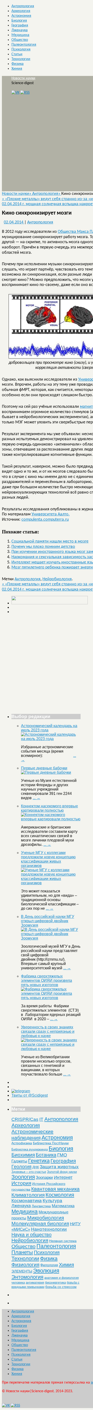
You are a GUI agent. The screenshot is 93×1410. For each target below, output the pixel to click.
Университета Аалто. (50, 514)
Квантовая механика (55, 1189)
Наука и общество (31, 1234)
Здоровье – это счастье (28, 1172)
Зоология (23, 1177)
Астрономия (21, 16)
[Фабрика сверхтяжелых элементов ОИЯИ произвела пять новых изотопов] (51, 998)
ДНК (35, 1167)
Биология (19, 21)
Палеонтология (23, 45)
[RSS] (25, 93)
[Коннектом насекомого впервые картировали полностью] (51, 819)
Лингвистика (41, 1206)
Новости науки (23, 78)
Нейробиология (57, 579)
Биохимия (23, 1154)
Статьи (16, 54)
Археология (20, 11)
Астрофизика (21, 1143)
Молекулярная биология (40, 1223)
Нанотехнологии (49, 1229)
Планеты (22, 1252)
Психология (21, 49)
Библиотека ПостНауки (51, 1143)
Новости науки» (17, 194)
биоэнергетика (55, 1282)
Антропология (22, 6)
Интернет (63, 1177)
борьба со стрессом (61, 1287)
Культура (52, 1200)
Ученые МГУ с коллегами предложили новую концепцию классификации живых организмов (48, 859)
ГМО (62, 1154)
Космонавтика (26, 1200)
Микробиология (45, 1217)
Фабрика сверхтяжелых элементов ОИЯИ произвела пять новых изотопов (46, 980)
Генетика (39, 1161)
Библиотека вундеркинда (29, 1149)
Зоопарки (44, 1177)
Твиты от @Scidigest (29, 1095)
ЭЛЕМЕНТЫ (21, 1271)
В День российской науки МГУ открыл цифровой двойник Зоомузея (47, 921)
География (19, 25)
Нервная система (63, 1241)
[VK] (15, 93)
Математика (63, 1206)
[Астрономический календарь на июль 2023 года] (51, 739)
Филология (49, 1265)
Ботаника (46, 1154)
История (21, 1183)
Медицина (20, 35)
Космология (60, 1195)
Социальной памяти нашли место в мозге (49, 541)
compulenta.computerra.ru (45, 519)
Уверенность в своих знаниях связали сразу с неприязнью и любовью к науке (47, 1031)
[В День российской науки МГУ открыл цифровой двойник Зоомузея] (51, 938)
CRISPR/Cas (24, 1119)
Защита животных (59, 1166)
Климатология (28, 1195)
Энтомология (27, 1277)
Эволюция (46, 1271)
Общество (19, 40)
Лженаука (19, 30)
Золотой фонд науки (62, 1172)
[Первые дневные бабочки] (46, 772)
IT (41, 1119)
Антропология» (46, 194)
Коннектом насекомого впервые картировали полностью (49, 808)
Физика (17, 64)
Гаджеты (19, 1161)
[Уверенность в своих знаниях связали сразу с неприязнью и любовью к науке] (51, 1049)
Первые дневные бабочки (44, 768)
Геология (21, 1166)
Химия (16, 69)
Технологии (20, 59)
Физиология (25, 1264)
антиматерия (35, 1282)
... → (36, 798)
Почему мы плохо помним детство (43, 546)
